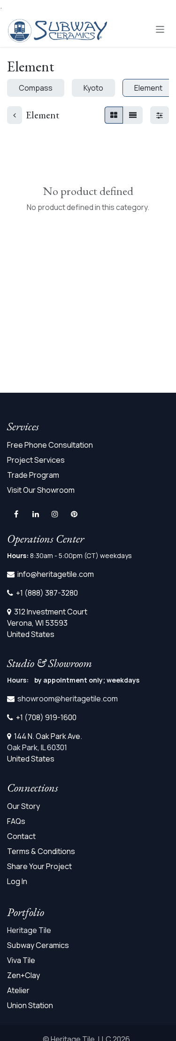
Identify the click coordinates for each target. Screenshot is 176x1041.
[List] (133, 115)
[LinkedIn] (35, 513)
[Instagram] (54, 513)
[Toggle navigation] (160, 29)
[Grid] (113, 115)
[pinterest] (74, 513)
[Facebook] (15, 513)
